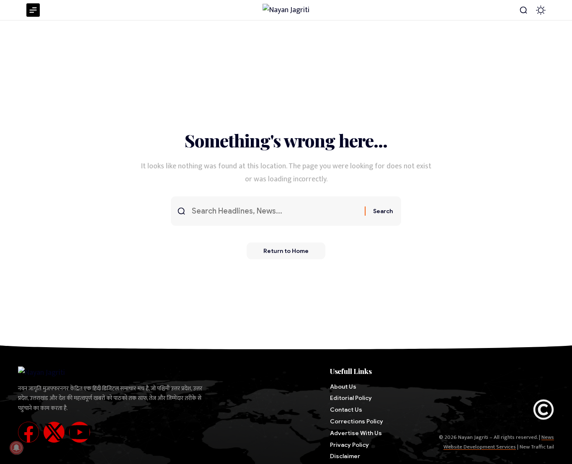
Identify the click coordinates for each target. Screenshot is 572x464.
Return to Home (286, 251)
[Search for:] (275, 211)
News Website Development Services (498, 442)
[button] (523, 10)
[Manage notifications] (16, 447)
